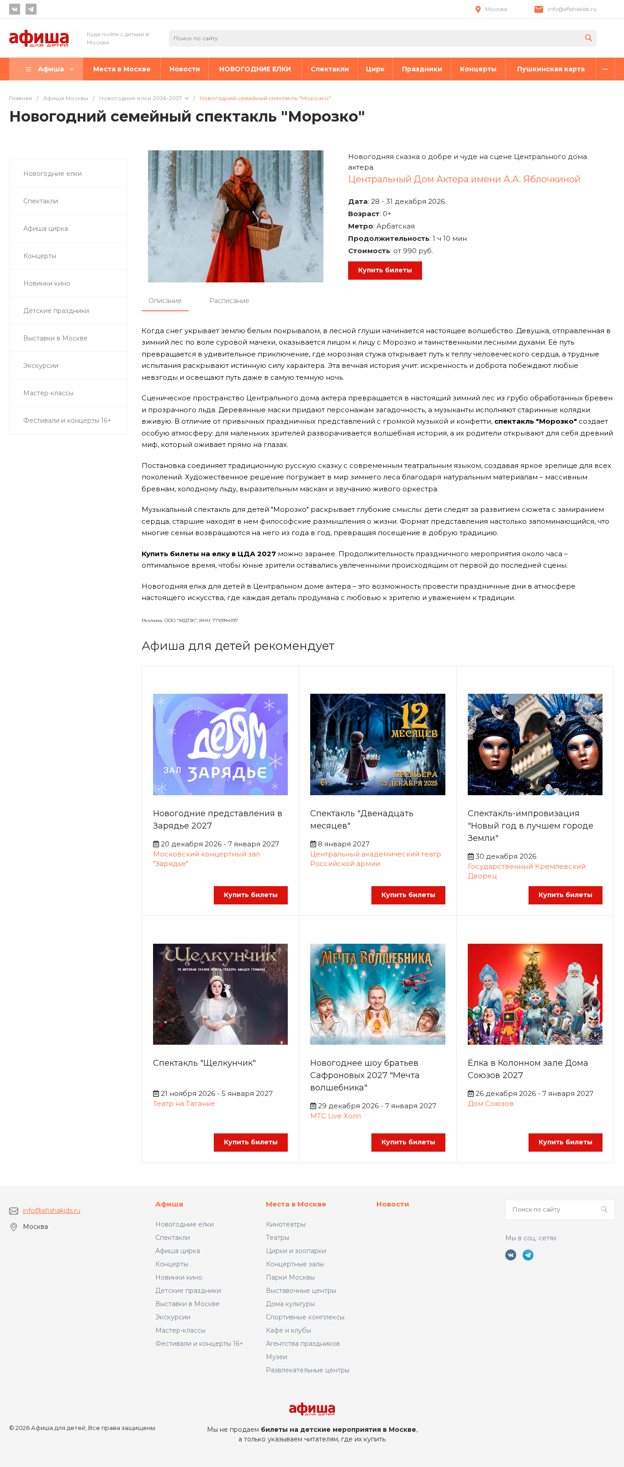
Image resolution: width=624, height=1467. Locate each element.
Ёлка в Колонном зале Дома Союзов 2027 (528, 1069)
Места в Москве (296, 1204)
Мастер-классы (180, 1330)
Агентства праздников (303, 1343)
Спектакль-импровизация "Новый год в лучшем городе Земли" (530, 825)
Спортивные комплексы (305, 1317)
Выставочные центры (301, 1290)
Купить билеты (385, 270)
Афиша (169, 1204)
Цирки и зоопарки (296, 1251)
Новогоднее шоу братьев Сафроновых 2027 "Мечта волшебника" (365, 1075)
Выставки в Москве (187, 1304)
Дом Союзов (491, 1103)
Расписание (229, 301)
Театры (277, 1237)
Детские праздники (188, 1290)
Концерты (171, 1264)
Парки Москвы (290, 1277)
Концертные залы (295, 1264)
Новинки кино (178, 1277)
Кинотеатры (286, 1224)
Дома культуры (290, 1304)
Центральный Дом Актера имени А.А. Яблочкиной (464, 179)
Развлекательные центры (307, 1370)
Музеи (276, 1357)
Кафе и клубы (288, 1330)
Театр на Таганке (184, 1103)
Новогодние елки (184, 1224)
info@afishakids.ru (572, 8)
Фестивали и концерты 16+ (199, 1343)
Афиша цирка (177, 1251)
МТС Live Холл (335, 1115)
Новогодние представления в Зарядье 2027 (217, 819)
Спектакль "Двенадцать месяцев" (361, 819)
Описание (165, 301)
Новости (392, 1204)
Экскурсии (172, 1317)
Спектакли (172, 1237)
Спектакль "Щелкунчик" (204, 1063)
